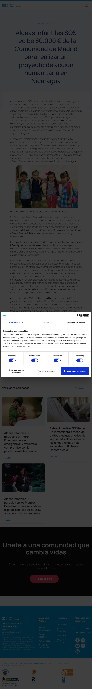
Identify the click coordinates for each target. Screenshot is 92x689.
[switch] (34, 360)
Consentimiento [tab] (16, 322)
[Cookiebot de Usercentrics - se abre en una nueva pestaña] (78, 315)
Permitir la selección (46, 371)
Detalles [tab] (46, 322)
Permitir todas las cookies (75, 371)
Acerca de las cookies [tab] (76, 322)
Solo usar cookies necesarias (16, 371)
